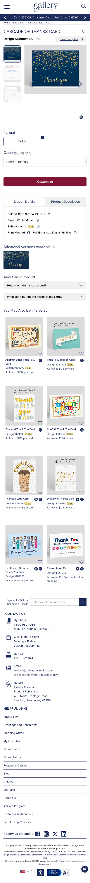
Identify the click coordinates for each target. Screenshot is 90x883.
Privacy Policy (50, 854)
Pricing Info (10, 716)
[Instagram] (48, 833)
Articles (8, 781)
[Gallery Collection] (46, 7)
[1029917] (16, 268)
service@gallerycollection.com (34, 670)
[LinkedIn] (63, 833)
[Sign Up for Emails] (83, 602)
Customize (45, 181)
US (27, 871)
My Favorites (11, 741)
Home (6, 22)
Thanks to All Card (57, 568)
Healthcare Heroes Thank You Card (16, 570)
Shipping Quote (13, 733)
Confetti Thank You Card (61, 429)
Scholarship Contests (17, 822)
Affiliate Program (14, 806)
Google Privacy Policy (61, 860)
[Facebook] (39, 833)
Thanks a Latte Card (17, 498)
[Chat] (84, 869)
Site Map (9, 790)
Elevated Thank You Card (20, 429)
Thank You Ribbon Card (61, 360)
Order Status (11, 749)
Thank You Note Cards (38, 22)
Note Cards (18, 22)
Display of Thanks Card (60, 498)
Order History (12, 757)
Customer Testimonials (18, 814)
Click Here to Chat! (26, 637)
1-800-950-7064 (24, 624)
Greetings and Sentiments (20, 725)
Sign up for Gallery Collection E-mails (17, 602)
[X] (56, 833)
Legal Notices (10, 854)
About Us (9, 798)
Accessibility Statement (30, 854)
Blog (6, 773)
